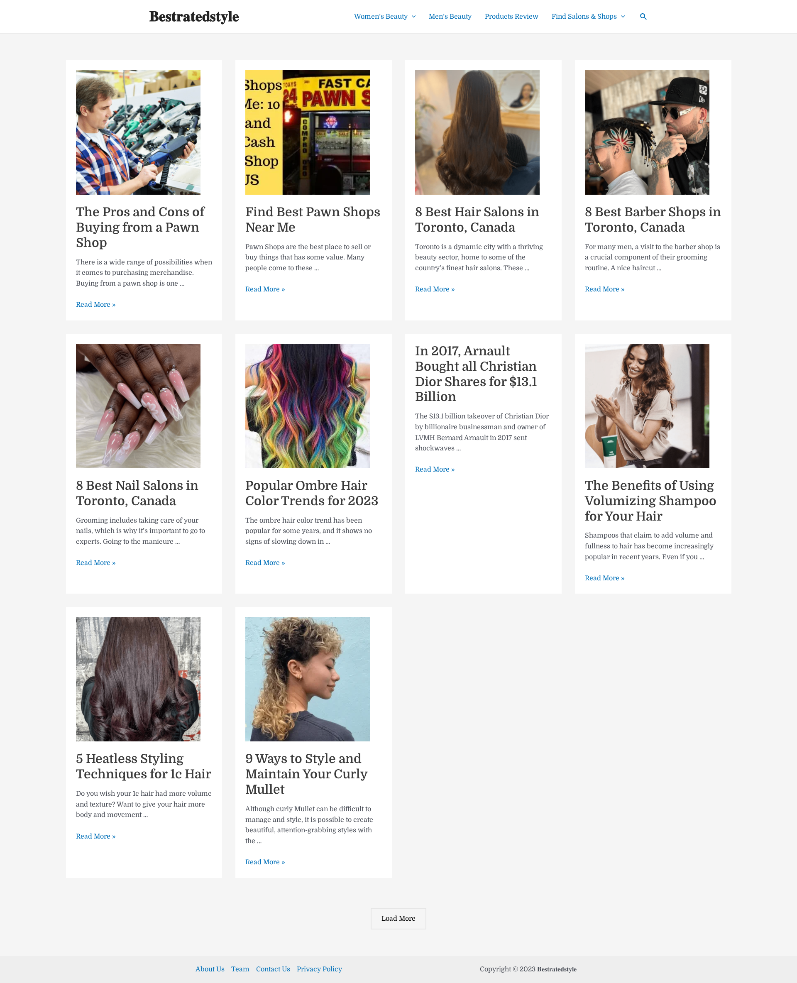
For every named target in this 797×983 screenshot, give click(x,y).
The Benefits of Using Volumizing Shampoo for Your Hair (650, 501)
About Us (210, 969)
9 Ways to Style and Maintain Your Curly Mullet (306, 774)
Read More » (96, 304)
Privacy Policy (319, 969)
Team (240, 969)
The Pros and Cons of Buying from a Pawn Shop (140, 227)
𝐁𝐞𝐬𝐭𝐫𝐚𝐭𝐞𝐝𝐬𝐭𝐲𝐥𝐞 (194, 16)
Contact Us (273, 969)
